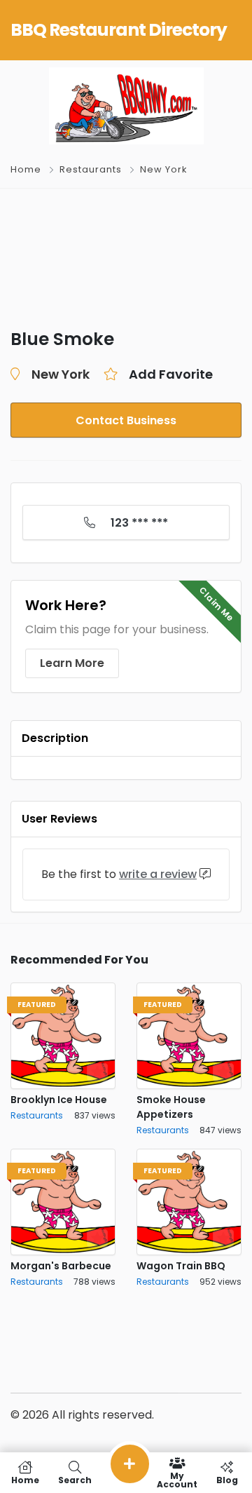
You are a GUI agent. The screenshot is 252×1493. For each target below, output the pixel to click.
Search (75, 1479)
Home (25, 169)
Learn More (72, 663)
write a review (158, 874)
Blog (227, 1479)
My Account (177, 1479)
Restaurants (90, 169)
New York (163, 169)
